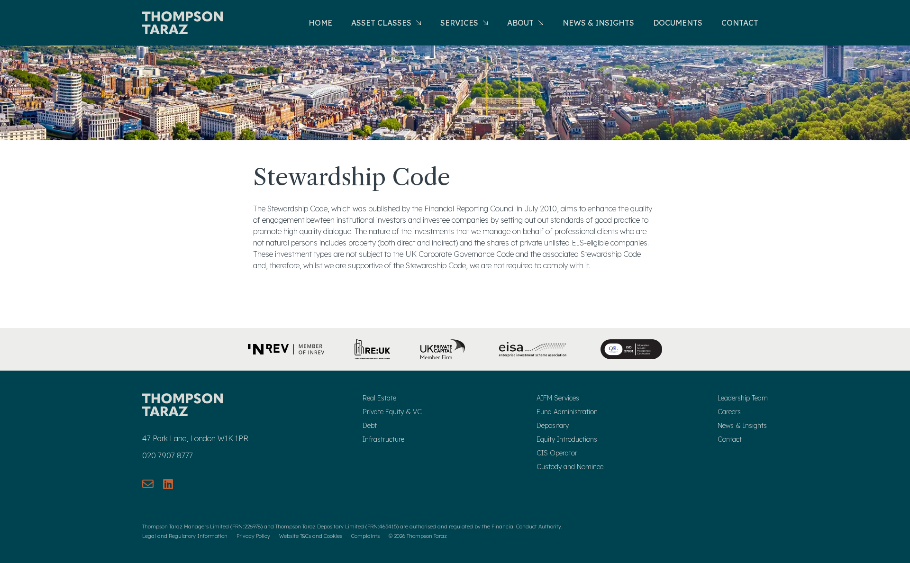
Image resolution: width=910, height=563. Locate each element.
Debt (370, 425)
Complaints (365, 536)
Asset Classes (382, 22)
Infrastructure (383, 439)
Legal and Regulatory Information (185, 536)
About (521, 22)
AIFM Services (558, 398)
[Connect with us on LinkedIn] (168, 484)
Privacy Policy (253, 536)
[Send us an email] (148, 484)
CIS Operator (557, 453)
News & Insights (598, 22)
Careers (729, 412)
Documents (677, 22)
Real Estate (379, 398)
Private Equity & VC (392, 412)
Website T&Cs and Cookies (310, 536)
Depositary (553, 425)
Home (320, 22)
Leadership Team (743, 398)
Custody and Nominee (570, 467)
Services (460, 22)
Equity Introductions (567, 439)
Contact (739, 22)
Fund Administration (567, 412)
